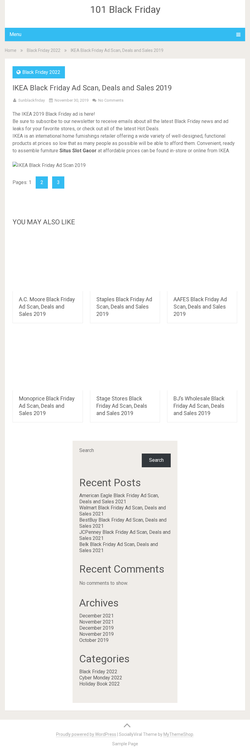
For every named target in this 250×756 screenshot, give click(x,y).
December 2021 (96, 616)
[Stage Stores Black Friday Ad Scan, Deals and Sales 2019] (125, 361)
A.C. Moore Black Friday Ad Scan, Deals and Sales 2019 (47, 306)
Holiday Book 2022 (99, 684)
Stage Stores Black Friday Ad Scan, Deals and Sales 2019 (121, 405)
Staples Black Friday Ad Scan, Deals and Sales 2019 (124, 306)
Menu (15, 34)
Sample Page (125, 743)
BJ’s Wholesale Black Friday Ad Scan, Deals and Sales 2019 (198, 405)
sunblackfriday (31, 100)
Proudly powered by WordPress (86, 734)
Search (86, 450)
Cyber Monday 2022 (100, 678)
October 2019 (94, 640)
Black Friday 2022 (43, 50)
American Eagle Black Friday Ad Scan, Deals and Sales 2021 (119, 499)
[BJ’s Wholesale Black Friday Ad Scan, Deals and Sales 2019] (202, 361)
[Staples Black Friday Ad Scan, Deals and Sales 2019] (125, 262)
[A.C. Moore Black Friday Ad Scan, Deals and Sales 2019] (47, 262)
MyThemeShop (178, 734)
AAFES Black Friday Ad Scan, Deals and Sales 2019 (200, 306)
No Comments (110, 100)
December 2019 (96, 628)
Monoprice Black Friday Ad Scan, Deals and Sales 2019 (47, 405)
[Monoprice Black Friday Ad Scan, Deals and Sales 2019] (47, 361)
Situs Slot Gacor (78, 151)
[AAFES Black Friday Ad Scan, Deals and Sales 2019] (202, 262)
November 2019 (96, 634)
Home (10, 50)
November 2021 (96, 622)
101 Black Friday (125, 9)
